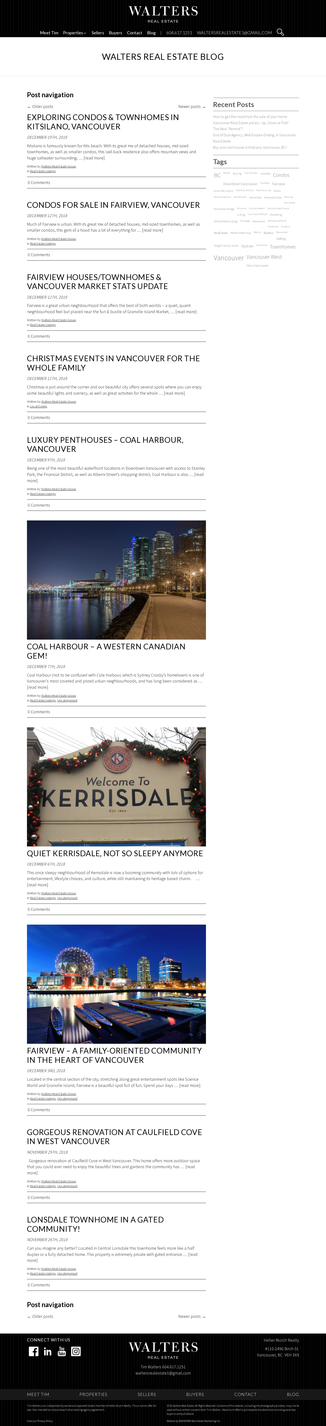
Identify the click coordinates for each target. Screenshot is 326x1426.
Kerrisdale (289, 202)
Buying (237, 173)
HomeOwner (240, 197)
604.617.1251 (179, 32)
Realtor (269, 233)
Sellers (98, 32)
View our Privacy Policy (40, 1421)
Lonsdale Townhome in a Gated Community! (95, 1224)
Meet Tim (49, 32)
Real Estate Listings (43, 171)
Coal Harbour (251, 172)
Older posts (40, 106)
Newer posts (192, 106)
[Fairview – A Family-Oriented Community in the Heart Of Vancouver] (116, 984)
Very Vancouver (257, 265)
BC (217, 175)
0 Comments (39, 182)
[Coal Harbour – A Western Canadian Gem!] (116, 580)
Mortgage (245, 220)
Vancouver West (264, 256)
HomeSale (255, 197)
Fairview (278, 183)
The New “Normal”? (228, 128)
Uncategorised (67, 700)
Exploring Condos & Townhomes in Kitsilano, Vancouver (103, 121)
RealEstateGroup (241, 232)
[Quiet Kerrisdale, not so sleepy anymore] (116, 786)
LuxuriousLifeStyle (257, 214)
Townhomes (283, 247)
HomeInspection (222, 197)
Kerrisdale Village (224, 209)
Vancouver (229, 257)
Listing (241, 214)
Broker (226, 172)
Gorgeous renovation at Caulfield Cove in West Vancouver (114, 1136)
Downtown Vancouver (240, 183)
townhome (261, 245)
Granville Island (223, 191)
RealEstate (221, 233)
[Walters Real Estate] (163, 13)
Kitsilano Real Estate (278, 208)
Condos (281, 175)
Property (285, 226)
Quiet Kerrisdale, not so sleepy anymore (115, 853)
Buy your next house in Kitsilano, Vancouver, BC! (250, 147)
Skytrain (247, 246)
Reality (257, 232)
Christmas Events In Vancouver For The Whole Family (113, 363)
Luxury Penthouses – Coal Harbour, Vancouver (105, 444)
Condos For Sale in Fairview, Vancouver (113, 204)
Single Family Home (226, 245)
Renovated (282, 232)
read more (94, 158)
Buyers (115, 32)
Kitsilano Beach (257, 208)
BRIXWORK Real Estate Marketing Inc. (200, 1421)
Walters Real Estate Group (58, 166)
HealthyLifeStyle (244, 190)
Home (277, 191)
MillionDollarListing (225, 221)
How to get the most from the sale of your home (250, 116)
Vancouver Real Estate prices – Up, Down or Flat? (251, 122)
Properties (273, 226)
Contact (134, 32)
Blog (151, 32)
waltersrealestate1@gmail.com (234, 32)
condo (265, 173)
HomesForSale (273, 197)
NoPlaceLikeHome (277, 220)
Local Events (38, 406)
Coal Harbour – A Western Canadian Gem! (106, 651)
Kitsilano (241, 208)
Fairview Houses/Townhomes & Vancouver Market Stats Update (97, 281)
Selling (281, 238)
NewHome (258, 221)
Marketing (276, 214)
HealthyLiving (263, 190)
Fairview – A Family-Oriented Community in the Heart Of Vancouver (114, 1055)
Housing (288, 197)
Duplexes (264, 182)
